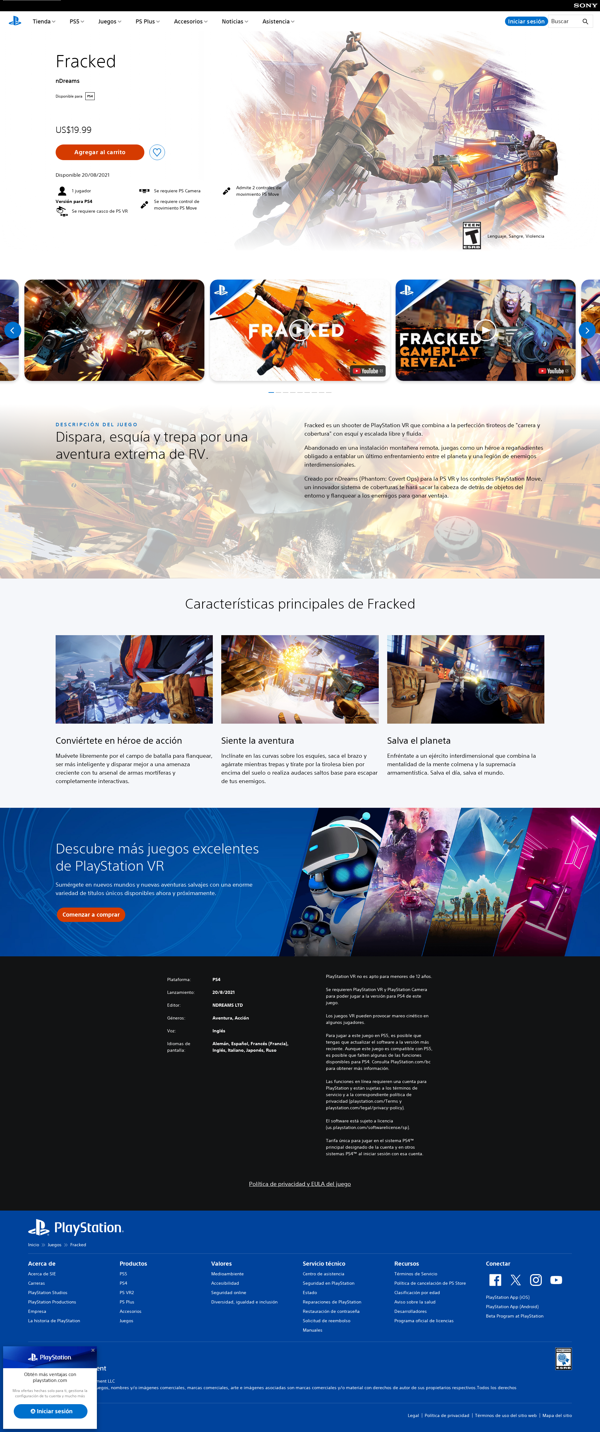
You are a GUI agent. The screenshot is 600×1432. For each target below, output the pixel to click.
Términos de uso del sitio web (506, 1415)
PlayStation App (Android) (512, 1306)
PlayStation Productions (52, 1302)
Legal (413, 1415)
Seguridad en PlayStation (328, 1283)
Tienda (42, 21)
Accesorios (188, 21)
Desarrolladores (410, 1311)
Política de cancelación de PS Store (430, 1283)
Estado (310, 1292)
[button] (300, 330)
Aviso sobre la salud (415, 1302)
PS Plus (145, 21)
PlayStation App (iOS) (507, 1297)
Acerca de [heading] (42, 1263)
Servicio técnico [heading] (324, 1263)
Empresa (37, 1311)
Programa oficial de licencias (424, 1320)
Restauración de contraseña (331, 1311)
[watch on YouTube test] (368, 371)
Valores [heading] (221, 1263)
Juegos (107, 21)
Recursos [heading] (406, 1263)
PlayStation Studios (48, 1292)
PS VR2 (127, 1292)
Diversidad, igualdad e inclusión (244, 1302)
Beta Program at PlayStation (514, 1316)
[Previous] (12, 330)
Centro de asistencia (323, 1274)
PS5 (74, 21)
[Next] (587, 330)
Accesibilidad (225, 1283)
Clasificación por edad (417, 1292)
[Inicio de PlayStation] (15, 21)
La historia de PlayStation (54, 1320)
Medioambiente (227, 1274)
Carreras (36, 1283)
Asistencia (276, 21)
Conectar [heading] (498, 1263)
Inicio (33, 1244)
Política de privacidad (447, 1415)
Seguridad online (228, 1292)
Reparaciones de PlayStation (332, 1302)
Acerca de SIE (42, 1274)
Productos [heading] (133, 1263)
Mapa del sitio (557, 1415)
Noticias (232, 21)
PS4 (123, 1283)
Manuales (312, 1330)
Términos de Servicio (415, 1274)
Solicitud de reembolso (326, 1320)
